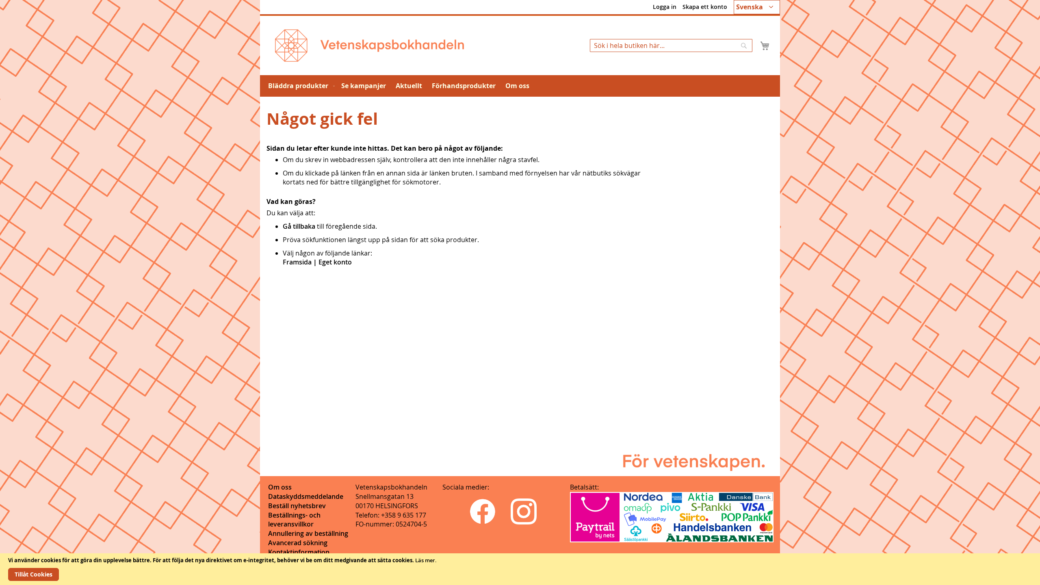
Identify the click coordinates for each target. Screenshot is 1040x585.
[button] (757, 7)
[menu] (520, 86)
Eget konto (335, 262)
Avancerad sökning (297, 542)
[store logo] (369, 45)
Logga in (664, 7)
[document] (520, 569)
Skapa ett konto (704, 7)
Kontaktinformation (298, 552)
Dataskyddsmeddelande (305, 496)
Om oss (280, 487)
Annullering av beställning (308, 533)
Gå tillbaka (299, 226)
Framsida (297, 262)
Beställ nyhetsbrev (297, 505)
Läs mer (425, 560)
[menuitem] (299, 86)
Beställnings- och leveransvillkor (294, 520)
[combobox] (671, 45)
